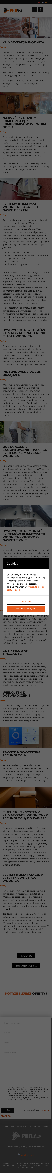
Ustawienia (26, 601)
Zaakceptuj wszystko (26, 608)
